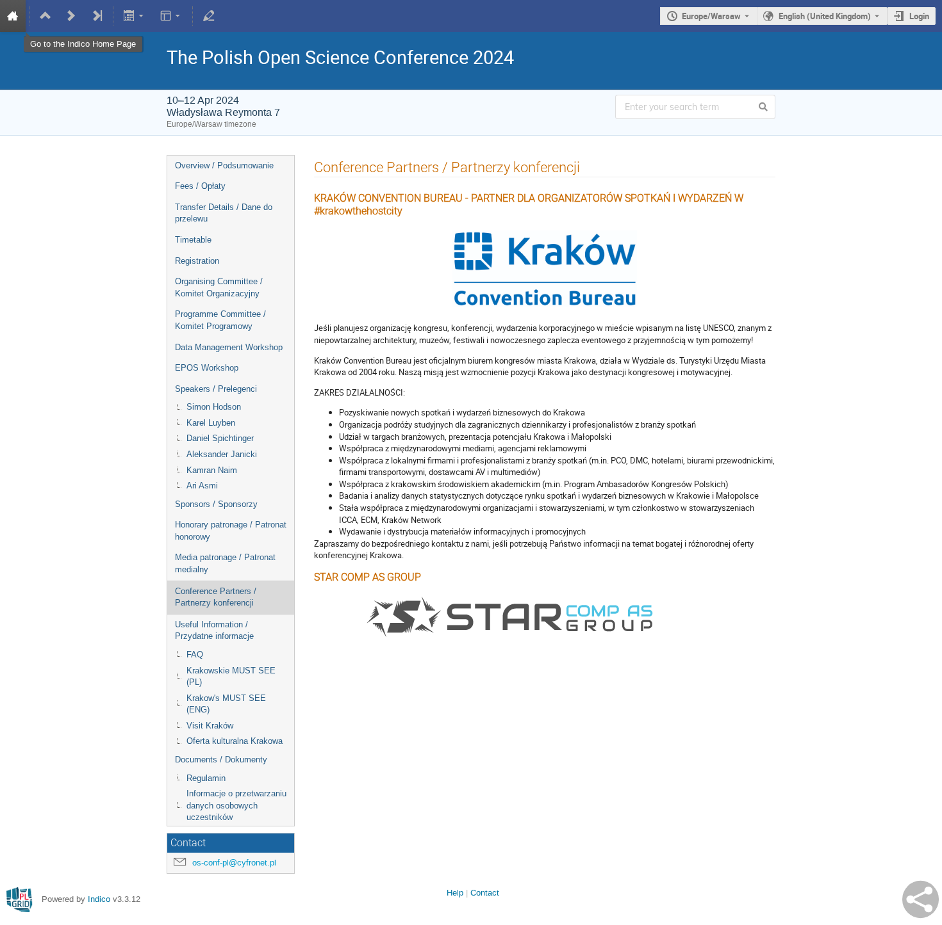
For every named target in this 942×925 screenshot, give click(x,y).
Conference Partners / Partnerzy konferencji (215, 597)
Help (455, 892)
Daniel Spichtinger (220, 438)
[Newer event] (71, 16)
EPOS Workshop (206, 368)
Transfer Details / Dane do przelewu (223, 213)
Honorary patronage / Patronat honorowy (230, 531)
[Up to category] (45, 16)
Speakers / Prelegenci (216, 389)
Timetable (193, 240)
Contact (484, 892)
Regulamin (206, 778)
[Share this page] (920, 899)
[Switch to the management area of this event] (209, 16)
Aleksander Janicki (221, 454)
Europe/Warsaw (711, 16)
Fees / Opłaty (200, 186)
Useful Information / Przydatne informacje (214, 630)
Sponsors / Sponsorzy (216, 504)
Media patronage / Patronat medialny (225, 563)
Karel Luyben (210, 423)
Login (919, 16)
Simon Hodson (213, 407)
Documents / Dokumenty (221, 759)
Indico (99, 899)
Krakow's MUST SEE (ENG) (226, 704)
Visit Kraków (209, 725)
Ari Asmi (202, 485)
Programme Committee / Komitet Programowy (220, 320)
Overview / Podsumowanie (224, 165)
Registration (197, 261)
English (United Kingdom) (825, 16)
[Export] (135, 16)
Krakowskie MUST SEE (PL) (231, 677)
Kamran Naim (211, 470)
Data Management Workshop (229, 347)
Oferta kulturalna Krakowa (234, 741)
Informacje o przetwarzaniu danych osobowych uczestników (236, 805)
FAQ (194, 654)
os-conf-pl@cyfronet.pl (234, 862)
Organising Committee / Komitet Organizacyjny (219, 287)
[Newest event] (97, 16)
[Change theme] (171, 16)
